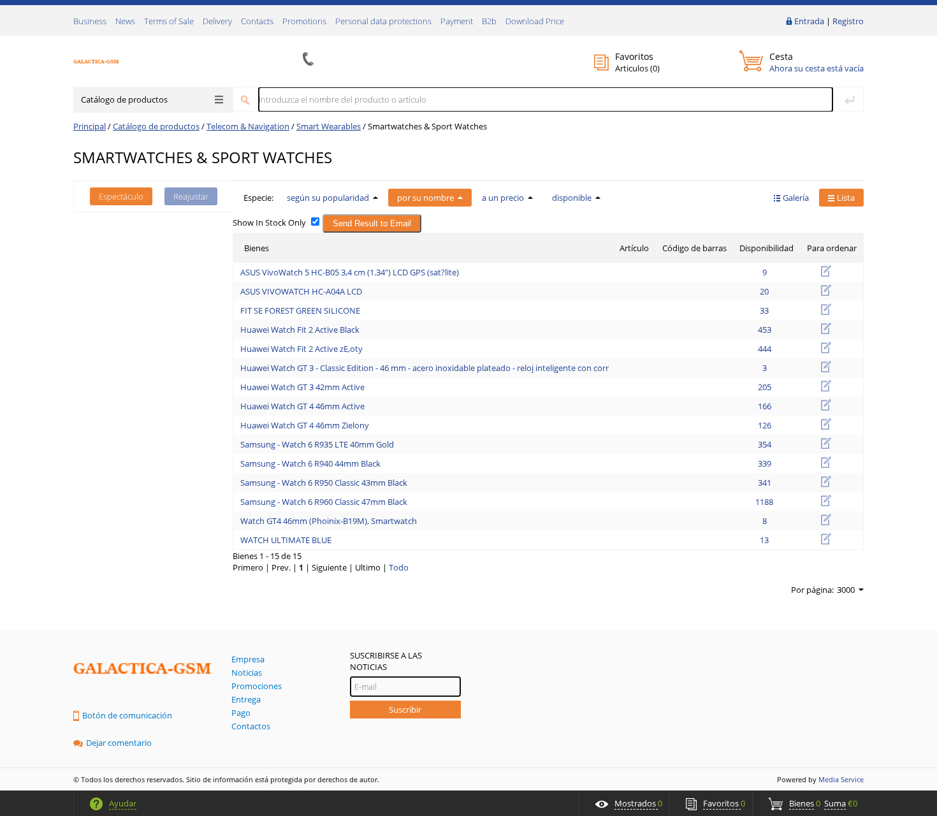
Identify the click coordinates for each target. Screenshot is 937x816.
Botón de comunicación (127, 715)
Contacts (257, 21)
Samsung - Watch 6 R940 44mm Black (310, 463)
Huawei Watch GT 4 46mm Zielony (304, 425)
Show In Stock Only (269, 222)
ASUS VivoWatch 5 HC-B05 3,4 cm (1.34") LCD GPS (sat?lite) (349, 272)
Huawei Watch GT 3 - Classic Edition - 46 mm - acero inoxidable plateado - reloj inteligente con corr (424, 368)
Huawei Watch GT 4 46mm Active (302, 406)
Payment (456, 21)
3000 (846, 589)
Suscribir (405, 709)
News (125, 21)
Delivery (217, 21)
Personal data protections (383, 21)
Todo (399, 567)
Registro (848, 21)
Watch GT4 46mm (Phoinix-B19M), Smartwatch (328, 521)
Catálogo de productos (124, 99)
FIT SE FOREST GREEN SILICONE (300, 310)
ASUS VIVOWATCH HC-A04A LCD (301, 291)
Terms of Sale (169, 21)
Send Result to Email (372, 223)
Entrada (809, 21)
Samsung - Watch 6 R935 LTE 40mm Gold (317, 444)
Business (89, 21)
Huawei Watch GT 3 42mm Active (302, 387)
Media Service (841, 779)
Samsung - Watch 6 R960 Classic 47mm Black (323, 501)
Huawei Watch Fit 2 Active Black (300, 329)
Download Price (534, 21)
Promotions (304, 21)
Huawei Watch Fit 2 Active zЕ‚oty (301, 348)
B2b (489, 21)
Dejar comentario (119, 742)
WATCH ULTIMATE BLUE (285, 540)
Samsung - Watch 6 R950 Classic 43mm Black (323, 482)
